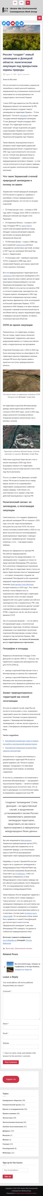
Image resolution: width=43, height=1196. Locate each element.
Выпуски (6, 1135)
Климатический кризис (12, 1105)
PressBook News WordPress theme (25, 1193)
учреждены (7, 276)
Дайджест (7, 1131)
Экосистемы (10, 948)
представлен (26, 226)
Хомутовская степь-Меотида (22, 584)
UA (21, 3)
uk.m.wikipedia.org (10, 940)
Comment (7, 991)
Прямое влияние (9, 1113)
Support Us (11, 1079)
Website (6, 1043)
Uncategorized (8, 1148)
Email (5, 1033)
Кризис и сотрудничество (13, 1109)
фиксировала (26, 840)
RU (28, 3)
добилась (21, 874)
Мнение (6, 1140)
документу (24, 115)
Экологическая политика (23, 948)
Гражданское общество (23, 970)
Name (6, 1024)
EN (15, 3)
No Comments (25, 74)
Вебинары (7, 1153)
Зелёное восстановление (13, 1126)
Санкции (6, 1144)
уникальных (21, 245)
